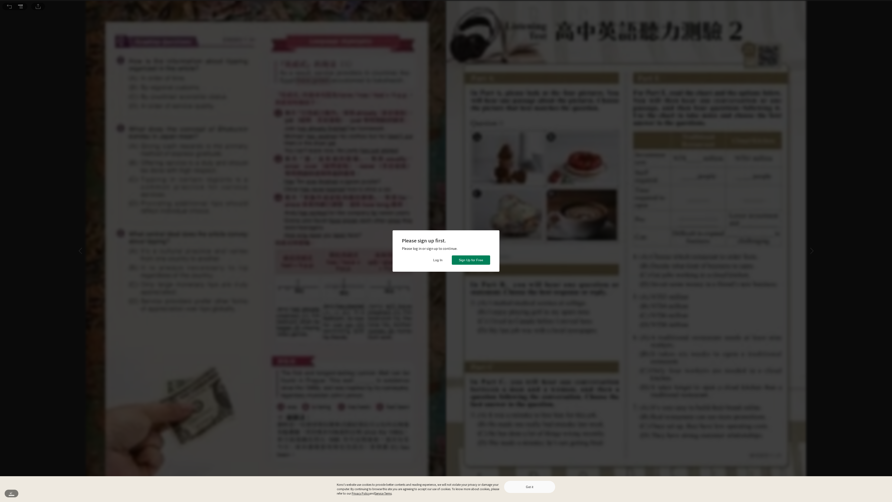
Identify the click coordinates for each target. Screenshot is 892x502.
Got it (529, 487)
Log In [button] (438, 260)
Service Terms (383, 493)
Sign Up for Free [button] (471, 260)
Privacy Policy (361, 493)
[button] (9, 6)
